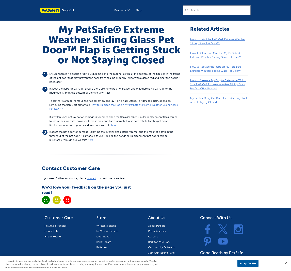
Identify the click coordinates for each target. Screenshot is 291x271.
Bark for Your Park (159, 242)
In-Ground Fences (107, 231)
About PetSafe (156, 225)
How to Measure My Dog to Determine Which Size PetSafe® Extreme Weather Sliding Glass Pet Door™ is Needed (218, 84)
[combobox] (217, 10)
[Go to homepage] (57, 10)
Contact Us (51, 231)
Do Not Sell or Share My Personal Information (211, 263)
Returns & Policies (55, 225)
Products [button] (120, 10)
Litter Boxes (103, 236)
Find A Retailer (53, 236)
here (114, 125)
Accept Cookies (248, 263)
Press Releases (157, 231)
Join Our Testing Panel (161, 252)
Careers (153, 236)
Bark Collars (103, 242)
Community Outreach (161, 247)
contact (91, 178)
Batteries (101, 247)
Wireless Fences (106, 225)
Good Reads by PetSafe (221, 252)
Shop (139, 10)
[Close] (285, 263)
